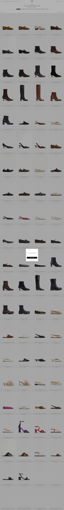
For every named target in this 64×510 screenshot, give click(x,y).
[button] (37, 250)
